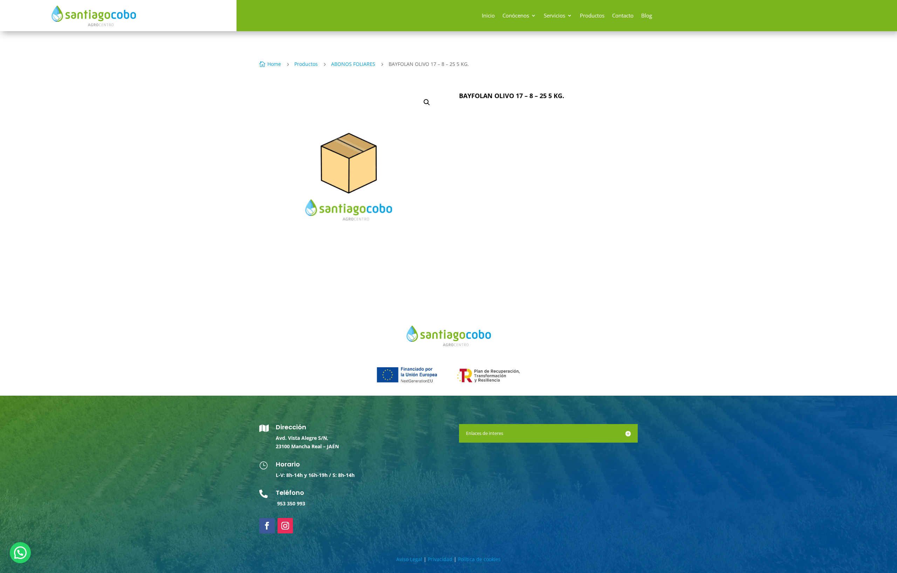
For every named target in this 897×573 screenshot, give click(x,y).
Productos (592, 16)
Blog (646, 16)
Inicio (488, 16)
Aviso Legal (409, 559)
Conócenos (515, 16)
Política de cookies (479, 559)
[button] (426, 102)
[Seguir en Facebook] (267, 525)
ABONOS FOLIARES (353, 64)
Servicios (554, 16)
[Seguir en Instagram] (285, 525)
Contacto (623, 16)
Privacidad (440, 559)
